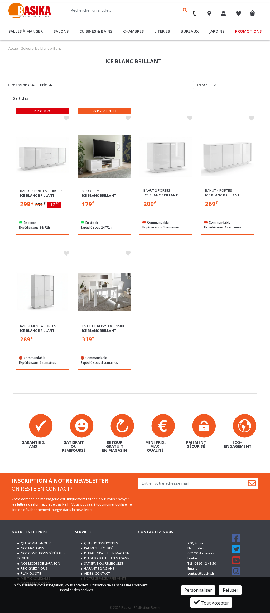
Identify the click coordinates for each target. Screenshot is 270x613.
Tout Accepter (214, 603)
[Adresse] (209, 14)
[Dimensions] (32, 85)
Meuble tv (90, 190)
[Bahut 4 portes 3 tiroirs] (42, 156)
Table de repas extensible (104, 325)
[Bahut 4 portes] (227, 156)
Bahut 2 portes (156, 190)
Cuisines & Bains (95, 31)
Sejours (27, 48)
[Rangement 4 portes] (42, 292)
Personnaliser (198, 590)
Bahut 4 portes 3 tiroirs (41, 190)
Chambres (133, 31)
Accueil (14, 48)
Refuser (230, 590)
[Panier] (253, 12)
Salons (61, 31)
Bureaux (190, 31)
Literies (162, 31)
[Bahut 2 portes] (165, 156)
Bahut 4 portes (218, 190)
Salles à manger (25, 31)
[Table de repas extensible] (104, 292)
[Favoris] (238, 14)
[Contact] (192, 11)
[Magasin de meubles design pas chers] (29, 17)
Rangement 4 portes (38, 325)
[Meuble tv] (104, 156)
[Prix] (49, 85)
